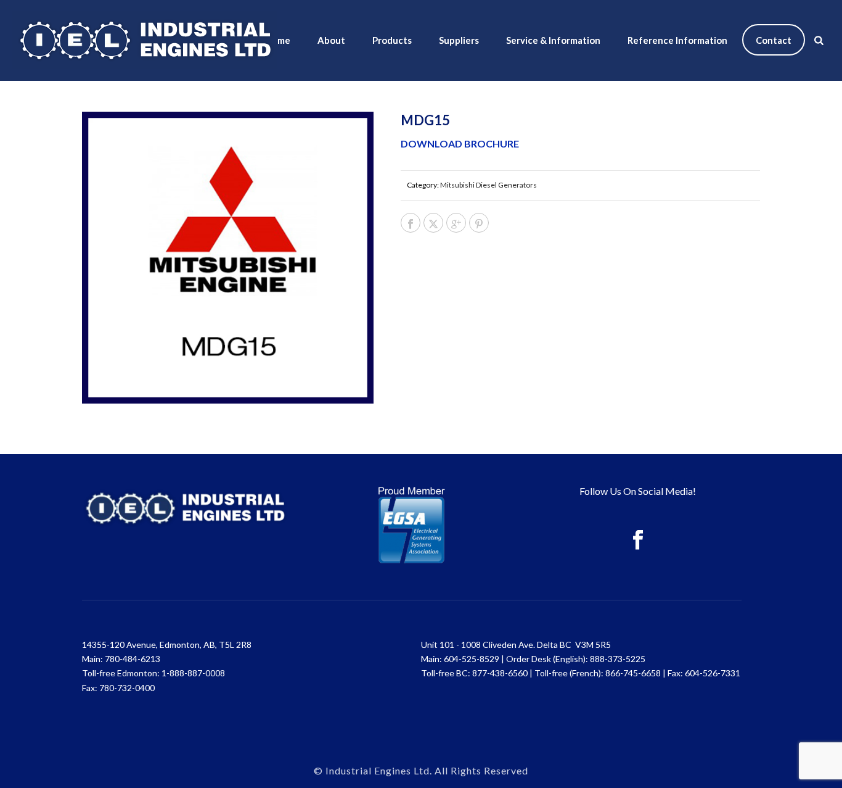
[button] (348, 137)
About (331, 40)
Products (392, 40)
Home (277, 40)
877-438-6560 (500, 673)
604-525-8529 (471, 658)
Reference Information (677, 40)
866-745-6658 (633, 673)
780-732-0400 (127, 687)
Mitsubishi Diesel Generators (488, 184)
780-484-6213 (132, 658)
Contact (773, 40)
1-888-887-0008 (193, 673)
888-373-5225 (617, 658)
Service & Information (553, 40)
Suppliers (459, 40)
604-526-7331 (712, 673)
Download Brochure (460, 143)
